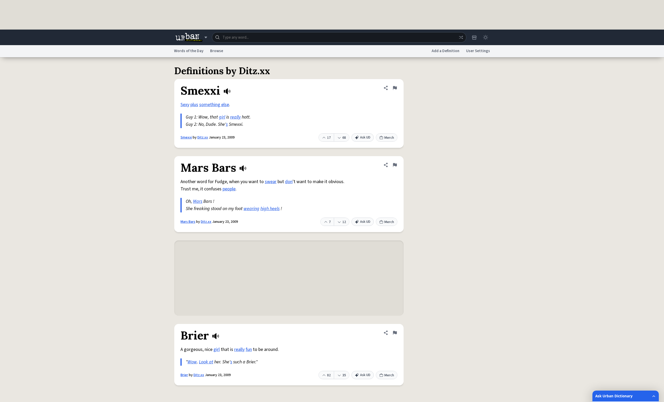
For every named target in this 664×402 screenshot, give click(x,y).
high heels (270, 208)
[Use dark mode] (485, 37)
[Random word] (461, 37)
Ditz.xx (202, 137)
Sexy (185, 104)
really (235, 117)
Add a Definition (445, 51)
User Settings (478, 51)
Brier (184, 375)
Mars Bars (188, 221)
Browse (216, 51)
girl (222, 117)
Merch (389, 137)
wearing (251, 208)
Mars (197, 201)
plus (194, 104)
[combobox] (339, 37)
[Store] (474, 37)
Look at (206, 362)
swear (270, 181)
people (229, 189)
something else (214, 104)
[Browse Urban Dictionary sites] (191, 37)
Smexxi (186, 137)
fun (249, 349)
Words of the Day (188, 51)
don (289, 181)
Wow (192, 362)
